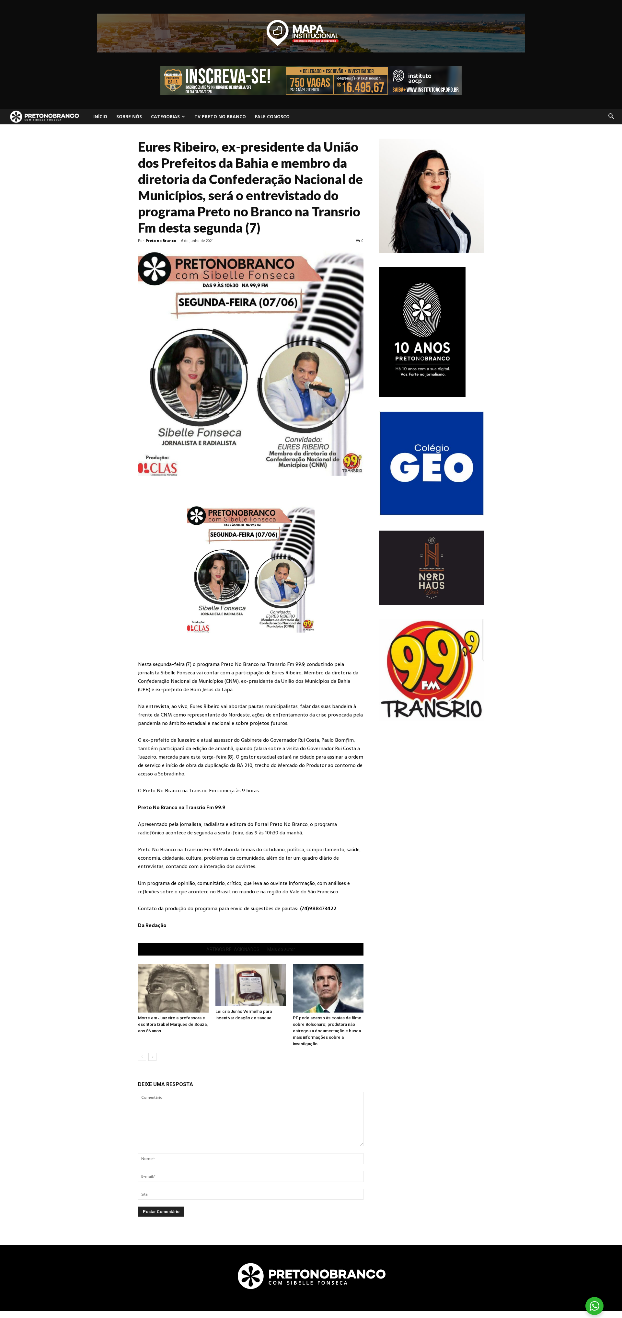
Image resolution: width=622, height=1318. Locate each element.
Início (100, 116)
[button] (611, 116)
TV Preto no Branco (220, 116)
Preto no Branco (161, 240)
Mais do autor (281, 949)
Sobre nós (129, 116)
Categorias (165, 116)
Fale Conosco (272, 116)
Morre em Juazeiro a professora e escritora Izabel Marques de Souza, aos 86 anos (173, 1024)
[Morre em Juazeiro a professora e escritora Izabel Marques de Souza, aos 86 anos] (173, 988)
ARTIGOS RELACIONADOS (232, 949)
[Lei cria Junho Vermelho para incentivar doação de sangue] (250, 985)
